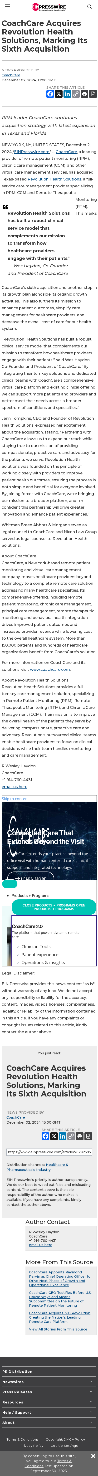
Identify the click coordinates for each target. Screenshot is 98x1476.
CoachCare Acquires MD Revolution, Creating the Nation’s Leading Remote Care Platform (60, 1317)
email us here (14, 786)
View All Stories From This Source (58, 1329)
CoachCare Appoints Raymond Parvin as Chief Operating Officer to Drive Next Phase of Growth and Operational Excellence (59, 1278)
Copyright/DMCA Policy (65, 1439)
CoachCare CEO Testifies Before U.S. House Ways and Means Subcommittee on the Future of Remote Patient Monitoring (60, 1299)
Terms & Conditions (23, 1439)
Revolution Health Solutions (54, 179)
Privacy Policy (32, 1445)
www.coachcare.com (50, 669)
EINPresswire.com (31, 152)
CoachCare (11, 75)
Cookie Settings (64, 1445)
